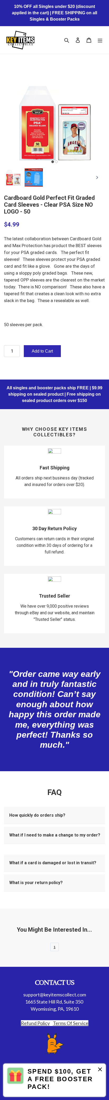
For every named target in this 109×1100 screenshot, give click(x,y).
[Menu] (100, 40)
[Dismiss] (100, 1070)
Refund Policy (35, 1023)
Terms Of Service (70, 1023)
